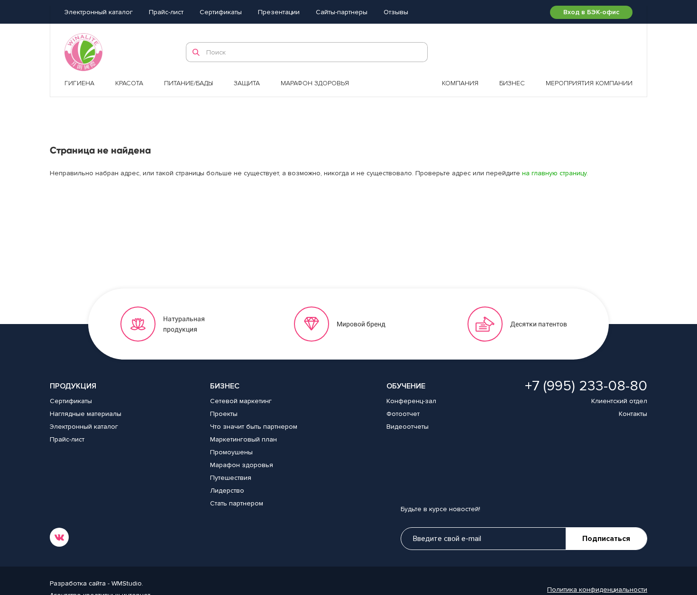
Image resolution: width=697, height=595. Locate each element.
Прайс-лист (166, 12)
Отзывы (396, 12)
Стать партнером (236, 503)
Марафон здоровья (315, 83)
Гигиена (79, 83)
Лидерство (227, 491)
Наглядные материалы (85, 414)
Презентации (279, 12)
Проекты (224, 414)
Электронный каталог (98, 12)
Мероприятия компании (589, 83)
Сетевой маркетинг (241, 401)
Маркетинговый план (243, 439)
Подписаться (606, 538)
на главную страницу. (555, 173)
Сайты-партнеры (341, 12)
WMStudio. (127, 583)
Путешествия (230, 478)
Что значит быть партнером (253, 427)
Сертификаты (221, 12)
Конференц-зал (411, 401)
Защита (247, 83)
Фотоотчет (403, 414)
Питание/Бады (188, 83)
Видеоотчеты (407, 427)
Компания (460, 83)
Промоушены (231, 452)
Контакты (633, 414)
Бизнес (512, 83)
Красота (129, 83)
